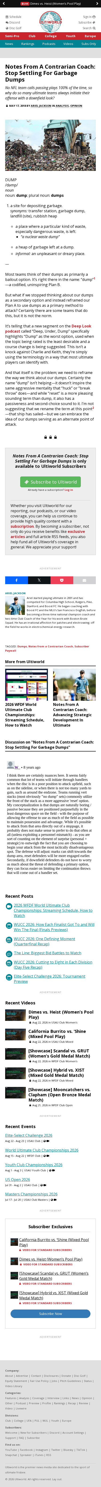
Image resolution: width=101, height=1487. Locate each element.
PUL (37, 1420)
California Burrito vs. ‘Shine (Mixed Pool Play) (57, 1033)
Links (65, 1398)
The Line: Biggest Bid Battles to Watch (47, 953)
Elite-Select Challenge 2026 (28, 1135)
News (9, 44)
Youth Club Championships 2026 (33, 1164)
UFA (29, 1420)
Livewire (21, 1408)
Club (32, 36)
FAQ (21, 1438)
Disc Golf (15, 28)
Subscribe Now (50, 1313)
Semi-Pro (12, 36)
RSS (48, 1455)
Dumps (22, 646)
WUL (45, 1420)
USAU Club (33, 1141)
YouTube (11, 1450)
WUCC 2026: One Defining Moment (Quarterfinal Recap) (44, 941)
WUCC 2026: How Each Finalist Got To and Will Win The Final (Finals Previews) (54, 927)
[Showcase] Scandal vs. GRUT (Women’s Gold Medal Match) (59, 1053)
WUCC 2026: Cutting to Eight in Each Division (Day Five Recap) (53, 965)
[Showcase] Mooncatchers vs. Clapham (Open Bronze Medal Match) (59, 1095)
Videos (68, 44)
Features (10, 1398)
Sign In (87, 17)
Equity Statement (16, 1381)
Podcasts (49, 44)
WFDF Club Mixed (62, 1080)
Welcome (11, 1432)
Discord (14, 22)
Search (87, 28)
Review (83, 1403)
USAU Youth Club (35, 1170)
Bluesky (68, 1450)
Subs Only (89, 44)
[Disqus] (50, 818)
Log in (69, 490)
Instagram (42, 1450)
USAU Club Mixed (62, 1041)
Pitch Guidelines (70, 1381)
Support (10, 1438)
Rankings (27, 44)
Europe (90, 36)
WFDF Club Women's (64, 1061)
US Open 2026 (17, 1179)
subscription (22, 526)
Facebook (26, 1450)
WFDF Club (33, 1155)
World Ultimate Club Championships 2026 (41, 1150)
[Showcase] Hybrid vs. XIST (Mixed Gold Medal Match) (56, 1072)
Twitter (55, 1450)
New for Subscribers (33, 1432)
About (9, 1375)
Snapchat (11, 1455)
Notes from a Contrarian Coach (50, 646)
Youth (70, 36)
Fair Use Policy (39, 1381)
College (51, 36)
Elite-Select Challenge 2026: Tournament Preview (49, 979)
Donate (66, 1375)
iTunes (39, 1455)
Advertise (22, 1375)
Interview (53, 1398)
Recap (72, 1403)
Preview (34, 1403)
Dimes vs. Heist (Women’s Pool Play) (52, 3)
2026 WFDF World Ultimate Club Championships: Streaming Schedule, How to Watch (53, 910)
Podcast (21, 1403)
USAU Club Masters (36, 1199)
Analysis (62, 105)
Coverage (38, 1398)
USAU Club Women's (64, 1022)
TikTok (80, 1450)
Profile (46, 1403)
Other (9, 1403)
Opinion (76, 105)
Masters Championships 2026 (31, 1194)
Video (9, 1408)
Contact (36, 1375)
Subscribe (85, 22)
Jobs (54, 1381)
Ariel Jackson (41, 105)
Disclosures (51, 1375)
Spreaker (26, 1455)
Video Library (13, 1386)
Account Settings (73, 1432)
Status (88, 1381)
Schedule (15, 17)
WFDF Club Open (62, 1105)
